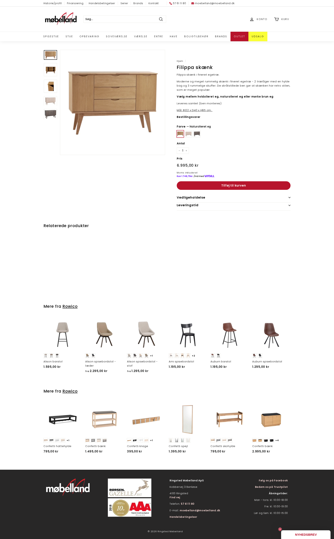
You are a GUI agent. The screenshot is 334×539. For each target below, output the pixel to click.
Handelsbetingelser (102, 3)
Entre (158, 36)
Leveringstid (187, 205)
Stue (69, 36)
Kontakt (154, 3)
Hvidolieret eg (188, 133)
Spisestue (51, 36)
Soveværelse (117, 36)
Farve (194, 127)
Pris (179, 159)
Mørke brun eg (196, 133)
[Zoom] (112, 102)
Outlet (239, 36)
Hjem (180, 61)
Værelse (141, 36)
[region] (112, 102)
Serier (124, 3)
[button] (306, 534)
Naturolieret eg (180, 133)
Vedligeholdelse (191, 197)
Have (174, 36)
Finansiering (75, 3)
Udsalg (258, 36)
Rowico (70, 306)
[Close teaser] (280, 529)
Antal (181, 143)
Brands (138, 3)
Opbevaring (89, 36)
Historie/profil (52, 3)
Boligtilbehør (196, 36)
